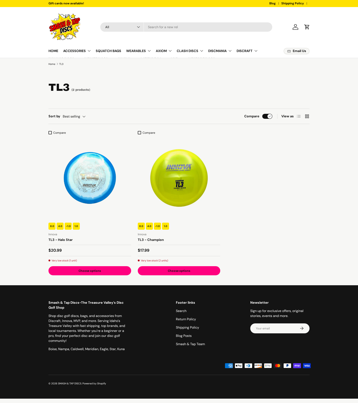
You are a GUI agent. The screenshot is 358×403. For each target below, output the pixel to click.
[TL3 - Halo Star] (89, 178)
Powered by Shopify (94, 383)
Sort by (54, 116)
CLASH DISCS (187, 51)
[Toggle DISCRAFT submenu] (255, 50)
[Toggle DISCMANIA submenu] (229, 50)
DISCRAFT (245, 51)
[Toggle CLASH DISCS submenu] (201, 50)
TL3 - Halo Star (60, 240)
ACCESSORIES (74, 51)
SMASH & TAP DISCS (69, 383)
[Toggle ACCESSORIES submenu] (89, 50)
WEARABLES (136, 51)
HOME (53, 51)
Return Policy (186, 319)
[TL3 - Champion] (179, 178)
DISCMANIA (217, 51)
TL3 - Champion (151, 240)
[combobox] (186, 27)
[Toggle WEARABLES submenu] (149, 50)
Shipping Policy (292, 3)
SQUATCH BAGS (108, 51)
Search (181, 311)
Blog (272, 3)
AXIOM (161, 51)
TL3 (61, 64)
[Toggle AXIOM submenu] (170, 50)
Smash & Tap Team (190, 344)
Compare (251, 116)
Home (51, 64)
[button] (307, 27)
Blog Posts (184, 336)
